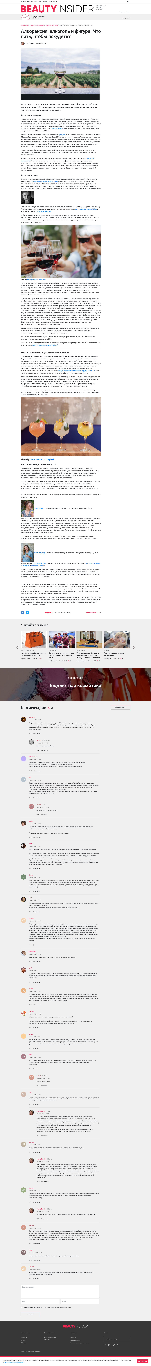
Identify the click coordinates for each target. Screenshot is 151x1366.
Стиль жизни (53, 1)
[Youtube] (109, 1345)
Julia (30, 1055)
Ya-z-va (39, 740)
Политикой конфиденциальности (13, 1362)
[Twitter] (114, 1345)
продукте (62, 135)
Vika (30, 1092)
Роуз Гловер (38, 508)
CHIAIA (31, 844)
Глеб (30, 1250)
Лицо (35, 1)
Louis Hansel (36, 459)
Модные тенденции (27, 650)
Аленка (39, 1076)
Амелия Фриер (39, 553)
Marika (39, 805)
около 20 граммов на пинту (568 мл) (45, 345)
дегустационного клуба (86, 209)
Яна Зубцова (107, 658)
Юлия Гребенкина (81, 661)
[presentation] (17, 647)
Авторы (128, 12)
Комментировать (91, 612)
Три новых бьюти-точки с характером (114, 654)
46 (122, 658)
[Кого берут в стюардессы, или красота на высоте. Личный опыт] (62, 639)
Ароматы (30, 1)
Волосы (45, 1)
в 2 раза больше (57, 128)
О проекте (122, 12)
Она (30, 777)
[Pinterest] (118, 1345)
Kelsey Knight (32, 279)
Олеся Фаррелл (30, 43)
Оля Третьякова (53, 661)
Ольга (31, 1034)
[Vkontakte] (105, 1345)
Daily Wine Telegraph (44, 211)
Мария (31, 1188)
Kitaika (31, 821)
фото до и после (37, 566)
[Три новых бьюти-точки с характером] (117, 639)
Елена (31, 875)
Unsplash (42, 279)
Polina (31, 989)
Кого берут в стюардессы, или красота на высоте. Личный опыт (61, 655)
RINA (30, 968)
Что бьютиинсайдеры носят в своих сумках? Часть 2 (33, 654)
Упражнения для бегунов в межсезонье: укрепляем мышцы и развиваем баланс (88, 655)
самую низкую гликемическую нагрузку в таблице (76, 371)
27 (45, 43)
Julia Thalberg (33, 757)
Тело (40, 1)
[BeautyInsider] (57, 9)
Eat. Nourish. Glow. (40, 563)
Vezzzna (31, 918)
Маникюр (107, 650)
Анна (30, 898)
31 (41, 658)
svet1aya (31, 1011)
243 (70, 660)
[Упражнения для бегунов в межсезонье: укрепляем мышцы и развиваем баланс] (89, 639)
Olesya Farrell (41, 1111)
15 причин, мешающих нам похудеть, (44, 181)
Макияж (23, 1)
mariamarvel (32, 951)
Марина (31, 1142)
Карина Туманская (25, 658)
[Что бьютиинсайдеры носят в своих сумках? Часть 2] (34, 639)
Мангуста (32, 717)
